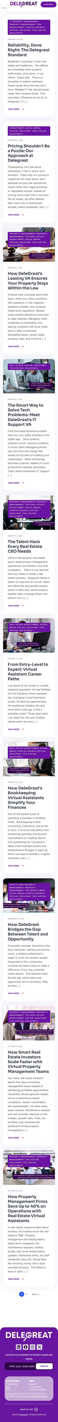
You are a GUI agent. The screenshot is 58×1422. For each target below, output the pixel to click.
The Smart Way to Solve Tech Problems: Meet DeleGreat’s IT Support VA (25, 415)
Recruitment (17, 27)
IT (11, 21)
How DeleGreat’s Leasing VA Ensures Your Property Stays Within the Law (28, 281)
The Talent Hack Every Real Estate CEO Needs (25, 546)
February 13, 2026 (15, 140)
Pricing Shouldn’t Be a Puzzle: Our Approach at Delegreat (29, 153)
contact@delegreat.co (38, 1396)
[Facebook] (25, 1347)
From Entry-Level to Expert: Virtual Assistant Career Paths (28, 672)
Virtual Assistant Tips (23, 30)
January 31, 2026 (15, 658)
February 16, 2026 (15, 39)
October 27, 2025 (15, 1191)
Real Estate (37, 236)
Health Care (17, 885)
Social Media (32, 128)
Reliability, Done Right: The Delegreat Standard (29, 50)
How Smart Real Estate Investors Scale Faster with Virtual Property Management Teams (28, 1062)
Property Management (26, 21)
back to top (26, 1409)
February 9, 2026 (15, 268)
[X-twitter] (39, 1347)
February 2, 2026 (15, 536)
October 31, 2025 (15, 1046)
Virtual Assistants (26, 368)
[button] (4, 4)
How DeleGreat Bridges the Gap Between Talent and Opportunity (28, 932)
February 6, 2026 (15, 399)
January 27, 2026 (15, 782)
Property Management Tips (25, 24)
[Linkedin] (18, 1347)
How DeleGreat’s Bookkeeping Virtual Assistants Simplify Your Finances (26, 798)
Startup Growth (35, 27)
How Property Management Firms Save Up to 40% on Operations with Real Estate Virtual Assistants (27, 1208)
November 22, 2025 (16, 919)
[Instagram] (32, 1347)
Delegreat (23, 1414)
